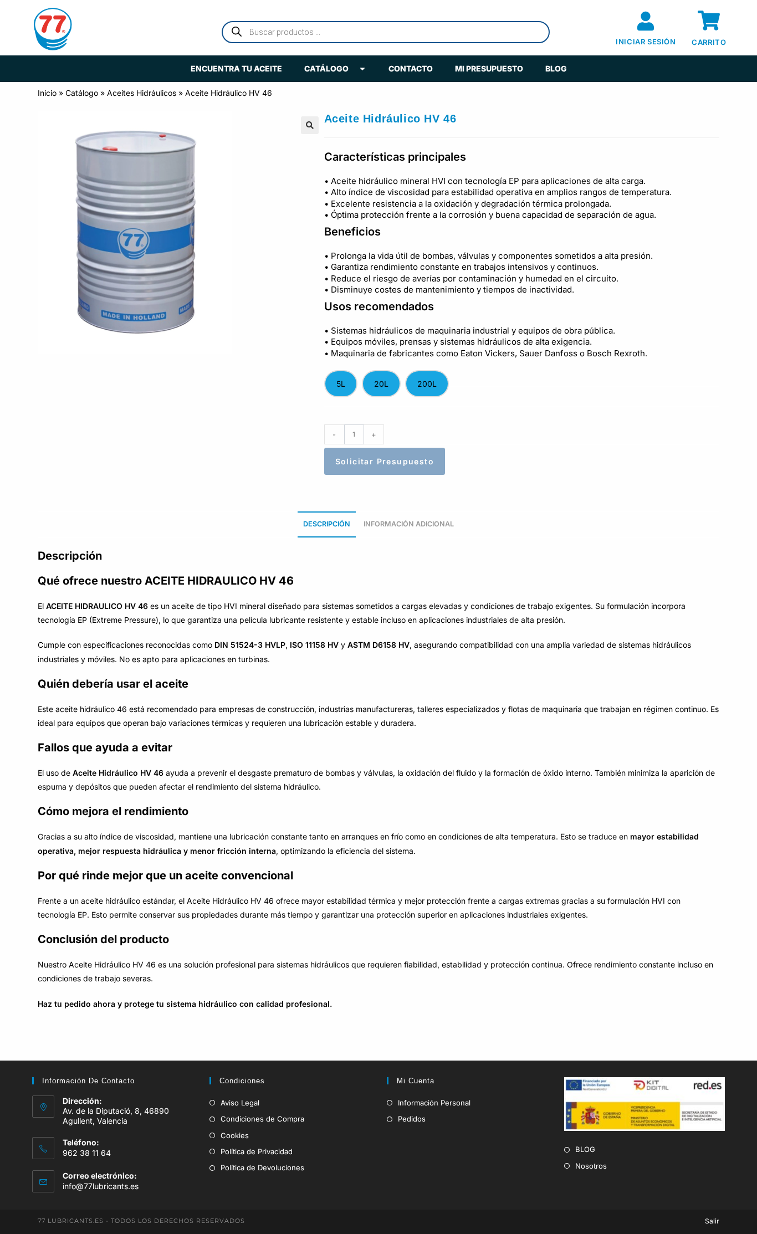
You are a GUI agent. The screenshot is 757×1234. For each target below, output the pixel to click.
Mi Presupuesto (489, 68)
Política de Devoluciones (262, 1167)
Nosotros (591, 1165)
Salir (712, 1221)
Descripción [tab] (326, 524)
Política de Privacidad (257, 1151)
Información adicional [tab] (409, 524)
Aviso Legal (240, 1102)
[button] (310, 125)
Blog (556, 68)
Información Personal (434, 1102)
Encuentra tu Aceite (236, 68)
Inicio (47, 93)
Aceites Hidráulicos (141, 93)
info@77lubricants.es (101, 1186)
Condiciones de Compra (262, 1118)
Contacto (410, 68)
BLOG (585, 1149)
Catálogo (326, 68)
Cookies (235, 1135)
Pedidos (412, 1118)
